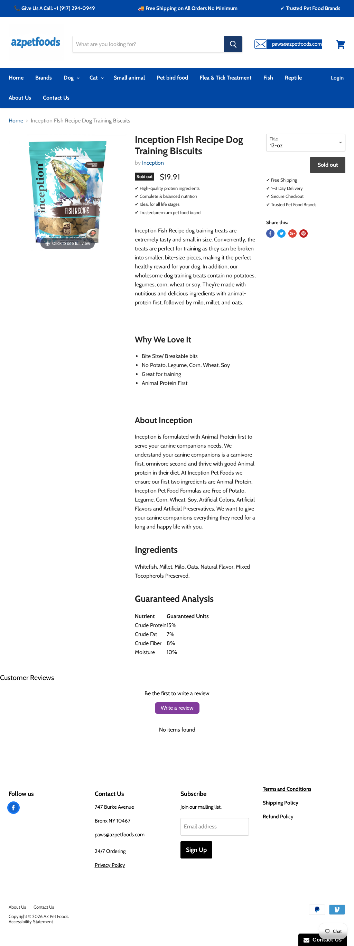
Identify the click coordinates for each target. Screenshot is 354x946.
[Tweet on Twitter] (281, 233)
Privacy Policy (110, 865)
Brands (43, 77)
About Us (20, 97)
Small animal (129, 77)
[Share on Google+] (292, 233)
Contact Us (56, 97)
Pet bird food (172, 77)
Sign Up (196, 850)
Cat (94, 77)
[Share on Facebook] (270, 233)
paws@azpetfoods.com (120, 835)
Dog (69, 77)
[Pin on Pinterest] (303, 233)
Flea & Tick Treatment (226, 77)
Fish (268, 77)
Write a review (177, 708)
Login (337, 78)
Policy (278, 817)
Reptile (293, 77)
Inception (153, 162)
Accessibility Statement (31, 921)
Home (16, 77)
